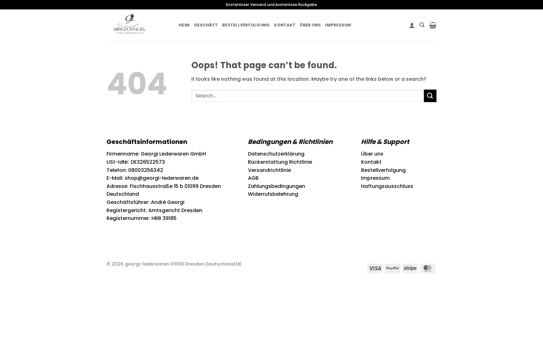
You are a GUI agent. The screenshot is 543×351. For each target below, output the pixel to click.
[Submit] (430, 96)
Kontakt (284, 25)
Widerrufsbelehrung (273, 194)
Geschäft (206, 25)
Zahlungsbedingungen (276, 186)
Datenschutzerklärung (276, 153)
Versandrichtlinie (269, 170)
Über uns (310, 25)
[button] (412, 25)
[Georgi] (138, 25)
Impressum (338, 25)
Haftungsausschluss (387, 186)
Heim (184, 25)
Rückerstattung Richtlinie (280, 162)
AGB (253, 178)
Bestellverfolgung (246, 25)
